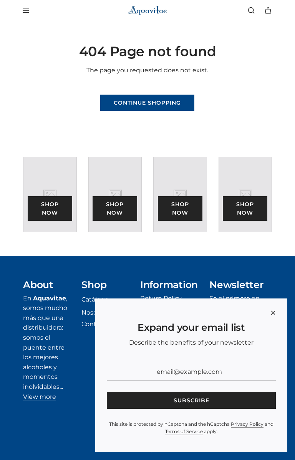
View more (39, 396)
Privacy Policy (247, 424)
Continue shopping (147, 102)
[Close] (273, 312)
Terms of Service (184, 431)
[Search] (251, 10)
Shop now (50, 208)
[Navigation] (25, 10)
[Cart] (268, 10)
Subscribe (191, 400)
